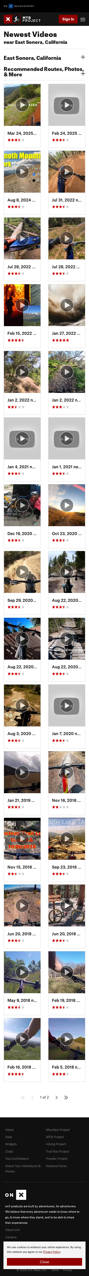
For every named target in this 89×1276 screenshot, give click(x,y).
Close (44, 1261)
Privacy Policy (51, 1252)
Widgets (11, 1144)
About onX (12, 1230)
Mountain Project (58, 1130)
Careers (11, 1237)
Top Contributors (17, 1158)
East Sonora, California (32, 57)
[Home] (24, 19)
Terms (55, 1270)
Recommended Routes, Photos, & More (44, 71)
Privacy (67, 1270)
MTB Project (55, 1137)
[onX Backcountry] (19, 6)
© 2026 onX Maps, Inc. (32, 1270)
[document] (44, 1255)
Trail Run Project (57, 1151)
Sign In (68, 19)
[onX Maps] (15, 1199)
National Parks (56, 1166)
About (9, 1130)
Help (8, 1137)
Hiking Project (56, 1144)
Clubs (9, 1151)
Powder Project (56, 1158)
